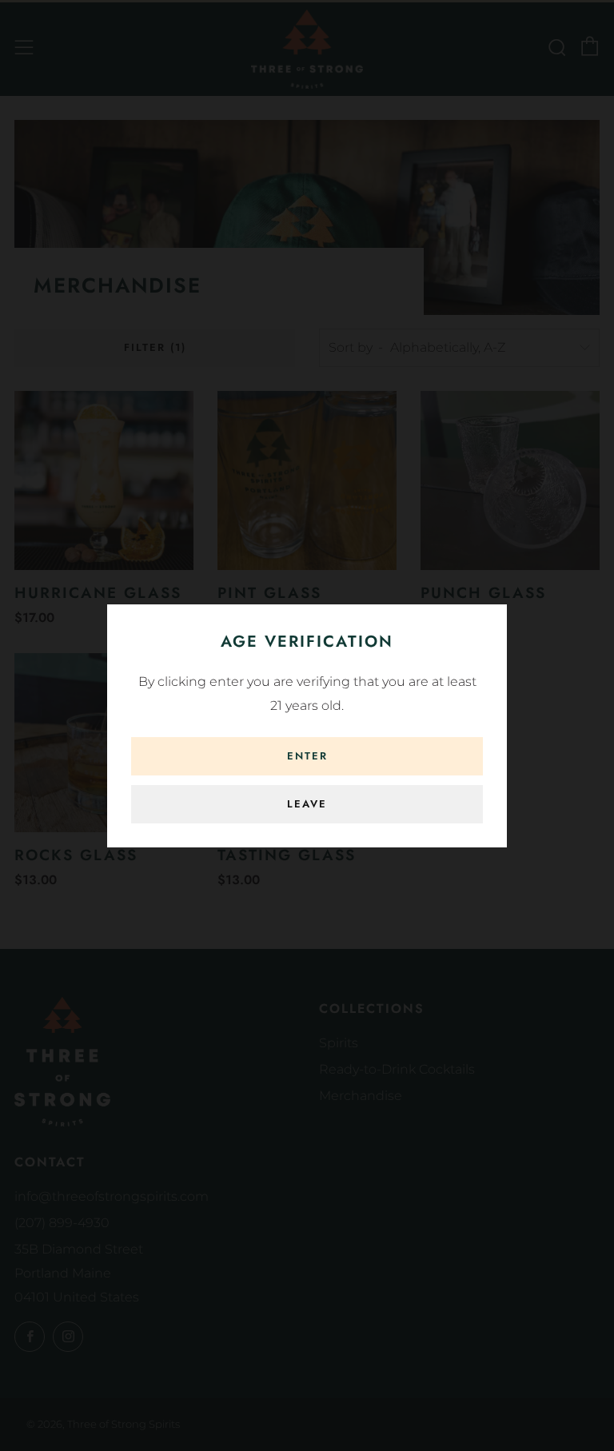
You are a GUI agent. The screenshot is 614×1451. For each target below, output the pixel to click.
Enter (307, 755)
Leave (307, 803)
